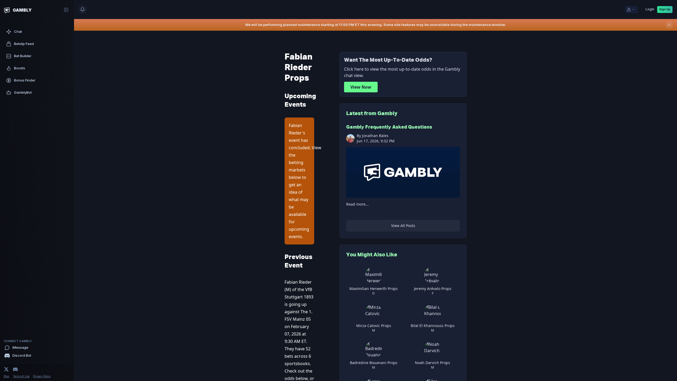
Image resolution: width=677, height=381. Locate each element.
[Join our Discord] (15, 369)
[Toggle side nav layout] (66, 10)
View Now (360, 87)
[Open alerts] (82, 9)
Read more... (357, 204)
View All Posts (403, 225)
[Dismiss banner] (669, 25)
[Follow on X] (6, 369)
